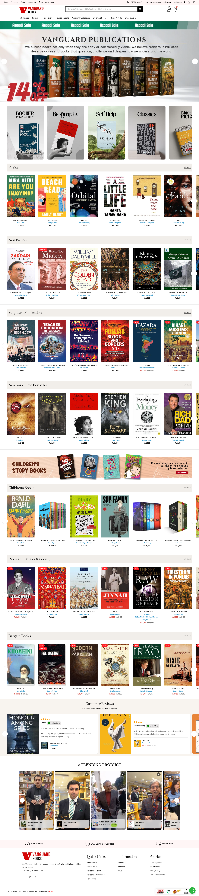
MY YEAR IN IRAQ (147, 688)
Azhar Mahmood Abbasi (147, 368)
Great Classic (92, 866)
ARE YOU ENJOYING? (20, 220)
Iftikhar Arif (84, 691)
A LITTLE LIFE (115, 220)
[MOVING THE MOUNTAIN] (178, 269)
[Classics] (146, 133)
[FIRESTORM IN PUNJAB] (178, 588)
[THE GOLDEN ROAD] (84, 269)
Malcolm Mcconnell (146, 691)
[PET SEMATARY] (115, 414)
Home (5, 2)
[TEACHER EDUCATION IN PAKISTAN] (52, 341)
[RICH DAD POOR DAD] (178, 414)
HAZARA (147, 365)
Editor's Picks (92, 862)
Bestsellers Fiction (94, 871)
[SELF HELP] (106, 133)
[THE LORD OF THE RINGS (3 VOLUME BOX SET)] (178, 516)
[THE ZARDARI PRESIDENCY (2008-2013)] (21, 269)
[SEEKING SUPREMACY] (21, 341)
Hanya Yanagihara (115, 223)
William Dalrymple (83, 295)
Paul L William (52, 691)
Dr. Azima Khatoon (178, 368)
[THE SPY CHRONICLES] (147, 588)
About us (14, 2)
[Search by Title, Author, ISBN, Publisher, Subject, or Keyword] (140, 9)
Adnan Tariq (115, 368)
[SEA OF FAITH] (115, 665)
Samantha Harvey (84, 223)
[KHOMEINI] (21, 665)
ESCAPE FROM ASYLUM (52, 438)
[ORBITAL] (84, 196)
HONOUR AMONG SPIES (58, 743)
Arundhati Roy (84, 440)
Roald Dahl (21, 543)
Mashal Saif (84, 368)
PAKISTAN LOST (52, 612)
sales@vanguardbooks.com (32, 870)
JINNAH (115, 612)
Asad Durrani (54, 746)
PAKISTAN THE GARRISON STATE (83, 612)
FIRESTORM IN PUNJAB (178, 612)
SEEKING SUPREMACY (21, 365)
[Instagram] (189, 2)
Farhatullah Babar (21, 295)
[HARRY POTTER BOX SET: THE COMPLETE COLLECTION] (147, 516)
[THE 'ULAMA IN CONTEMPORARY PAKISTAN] (84, 341)
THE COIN (145, 740)
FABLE (178, 220)
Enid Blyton (52, 543)
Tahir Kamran (115, 295)
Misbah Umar (178, 614)
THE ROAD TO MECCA (52, 293)
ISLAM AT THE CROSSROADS (147, 293)
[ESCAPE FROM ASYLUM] (52, 414)
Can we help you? (48, 2)
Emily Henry (52, 223)
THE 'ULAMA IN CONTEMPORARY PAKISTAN (84, 365)
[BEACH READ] (52, 196)
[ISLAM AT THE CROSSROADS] (147, 269)
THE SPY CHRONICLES (147, 612)
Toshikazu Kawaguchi (146, 223)
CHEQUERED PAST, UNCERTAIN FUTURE (115, 293)
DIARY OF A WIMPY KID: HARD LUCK (84, 540)
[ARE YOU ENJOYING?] (21, 196)
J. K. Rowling (146, 543)
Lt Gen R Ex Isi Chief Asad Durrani (146, 617)
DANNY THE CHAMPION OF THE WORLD (20, 540)
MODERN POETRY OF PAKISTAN (83, 688)
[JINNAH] (115, 588)
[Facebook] (184, 2)
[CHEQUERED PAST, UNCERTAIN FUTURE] (115, 269)
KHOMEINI (21, 688)
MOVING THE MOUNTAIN (178, 293)
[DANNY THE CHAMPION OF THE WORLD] (21, 516)
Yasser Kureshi (21, 368)
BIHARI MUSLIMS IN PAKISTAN (178, 365)
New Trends (91, 879)
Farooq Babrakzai (21, 614)
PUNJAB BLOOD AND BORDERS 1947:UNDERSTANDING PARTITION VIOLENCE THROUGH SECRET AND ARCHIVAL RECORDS (115, 365)
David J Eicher (178, 691)
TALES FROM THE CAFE (146, 220)
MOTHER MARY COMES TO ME (83, 438)
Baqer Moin (21, 691)
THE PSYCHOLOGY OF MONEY (146, 438)
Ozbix (51, 891)
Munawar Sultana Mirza (52, 368)
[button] (4, 61)
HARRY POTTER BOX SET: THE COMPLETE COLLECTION (147, 540)
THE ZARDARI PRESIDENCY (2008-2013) (21, 293)
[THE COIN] (137, 743)
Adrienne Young (178, 223)
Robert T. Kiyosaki (178, 440)
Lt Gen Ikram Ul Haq (178, 295)
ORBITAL (84, 220)
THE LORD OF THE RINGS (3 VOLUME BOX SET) (178, 540)
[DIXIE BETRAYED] (178, 665)
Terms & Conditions (157, 875)
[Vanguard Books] (31, 10)
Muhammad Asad (52, 295)
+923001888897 (28, 867)
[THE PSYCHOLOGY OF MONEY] (147, 414)
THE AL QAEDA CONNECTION (52, 688)
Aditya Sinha (146, 620)
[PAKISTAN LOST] (52, 588)
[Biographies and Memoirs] (65, 133)
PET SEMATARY (115, 438)
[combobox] (101, 9)
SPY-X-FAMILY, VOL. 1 (115, 540)
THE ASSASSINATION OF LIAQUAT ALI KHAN (20, 612)
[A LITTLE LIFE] (115, 196)
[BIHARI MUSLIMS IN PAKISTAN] (178, 341)
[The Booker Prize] (25, 133)
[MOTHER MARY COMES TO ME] (84, 414)
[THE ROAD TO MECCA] (52, 269)
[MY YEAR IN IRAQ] (147, 665)
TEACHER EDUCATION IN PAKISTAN (52, 365)
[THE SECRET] (21, 414)
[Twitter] (194, 2)
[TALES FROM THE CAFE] (147, 196)
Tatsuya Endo (115, 543)
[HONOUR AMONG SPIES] (44, 745)
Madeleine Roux (52, 440)
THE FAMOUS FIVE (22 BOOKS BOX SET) (52, 540)
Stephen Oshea (115, 691)
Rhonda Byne (20, 440)
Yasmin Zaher (147, 743)
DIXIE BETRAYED (178, 688)
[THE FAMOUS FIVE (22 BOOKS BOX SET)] (52, 516)
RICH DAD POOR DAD (178, 438)
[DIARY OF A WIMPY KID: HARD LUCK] (84, 516)
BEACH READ (52, 220)
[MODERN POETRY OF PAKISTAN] (84, 665)
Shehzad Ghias (52, 614)
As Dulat (147, 614)
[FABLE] (178, 196)
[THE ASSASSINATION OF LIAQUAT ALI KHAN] (21, 588)
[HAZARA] (147, 341)
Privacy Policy (154, 871)
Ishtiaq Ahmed (84, 614)
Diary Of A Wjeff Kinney (84, 543)
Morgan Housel (147, 440)
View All (187, 167)
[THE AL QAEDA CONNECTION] (52, 665)
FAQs (23, 2)
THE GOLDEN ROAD (84, 293)
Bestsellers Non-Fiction (96, 875)
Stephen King (115, 440)
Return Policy (154, 866)
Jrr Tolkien (178, 543)
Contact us (32, 2)
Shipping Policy (155, 862)
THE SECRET (20, 438)
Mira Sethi (20, 223)
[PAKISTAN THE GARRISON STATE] (84, 588)
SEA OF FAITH (115, 688)
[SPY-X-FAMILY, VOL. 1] (115, 516)
